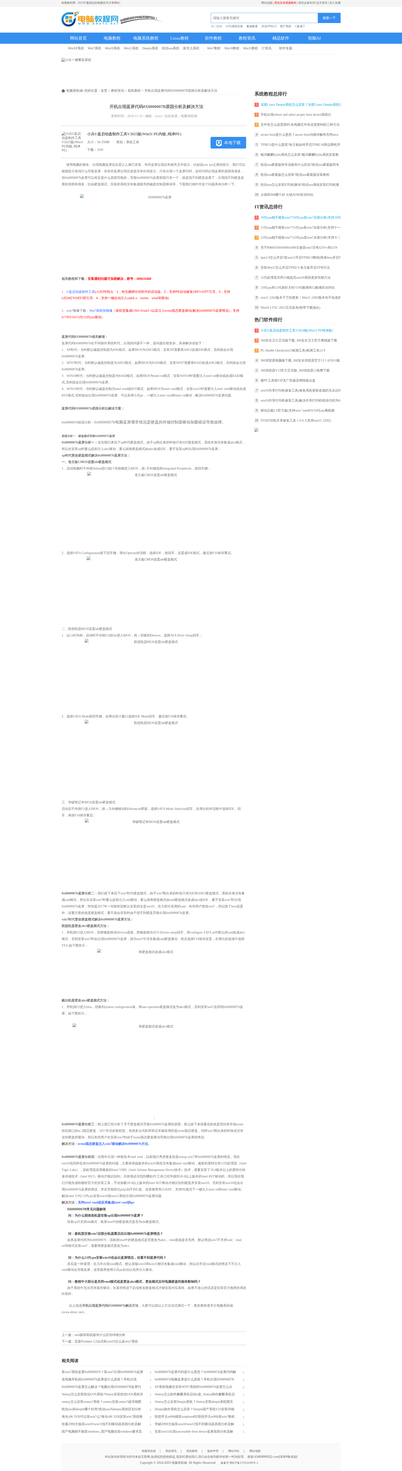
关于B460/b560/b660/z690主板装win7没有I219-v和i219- (299, 247)
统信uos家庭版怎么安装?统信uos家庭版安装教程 (295, 174)
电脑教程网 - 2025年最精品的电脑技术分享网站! (91, 2)
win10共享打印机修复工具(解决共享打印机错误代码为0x (301, 400)
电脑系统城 (149, 1451)
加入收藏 (335, 2)
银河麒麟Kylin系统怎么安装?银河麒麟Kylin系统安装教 (300, 154)
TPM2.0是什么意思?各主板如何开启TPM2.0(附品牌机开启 (302, 144)
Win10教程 (231, 48)
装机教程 (134, 90)
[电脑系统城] (112, 19)
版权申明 (212, 1451)
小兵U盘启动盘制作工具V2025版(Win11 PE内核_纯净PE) (134, 134)
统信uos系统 (170, 48)
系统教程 (192, 1451)
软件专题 (285, 48)
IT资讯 (266, 48)
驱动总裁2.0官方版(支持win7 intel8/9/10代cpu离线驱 (298, 410)
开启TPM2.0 (268, 26)
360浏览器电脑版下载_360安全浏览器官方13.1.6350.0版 (300, 360)
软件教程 (213, 38)
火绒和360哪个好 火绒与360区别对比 (287, 194)
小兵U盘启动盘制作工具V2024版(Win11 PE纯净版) (297, 330)
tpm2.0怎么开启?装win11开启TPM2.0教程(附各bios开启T (301, 257)
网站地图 (266, 2)
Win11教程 (250, 48)
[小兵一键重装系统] (76, 60)
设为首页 (322, 2)
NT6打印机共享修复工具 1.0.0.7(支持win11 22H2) (296, 420)
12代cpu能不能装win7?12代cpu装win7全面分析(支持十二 (301, 237)
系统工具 (132, 142)
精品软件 (280, 38)
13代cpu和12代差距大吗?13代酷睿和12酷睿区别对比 (298, 287)
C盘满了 (300, 26)
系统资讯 (171, 1451)
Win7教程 (214, 48)
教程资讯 (247, 38)
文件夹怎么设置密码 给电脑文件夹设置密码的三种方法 (300, 124)
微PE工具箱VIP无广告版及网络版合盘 (288, 380)
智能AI (314, 38)
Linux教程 (179, 38)
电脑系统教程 (145, 38)
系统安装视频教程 (285, 2)
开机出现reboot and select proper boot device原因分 (296, 114)
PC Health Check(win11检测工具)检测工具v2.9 (293, 350)
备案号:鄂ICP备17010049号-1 (239, 1462)
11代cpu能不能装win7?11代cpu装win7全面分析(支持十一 (301, 227)
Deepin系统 (150, 48)
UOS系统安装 (234, 26)
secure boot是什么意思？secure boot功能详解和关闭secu (299, 134)
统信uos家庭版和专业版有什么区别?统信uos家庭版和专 (300, 164)
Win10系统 (112, 48)
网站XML (234, 1451)
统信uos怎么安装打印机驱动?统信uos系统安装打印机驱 (300, 184)
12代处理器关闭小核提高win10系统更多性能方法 (296, 277)
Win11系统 (131, 48)
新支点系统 (191, 48)
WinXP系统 (76, 48)
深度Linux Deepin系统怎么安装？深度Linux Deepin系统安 (301, 104)
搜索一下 (329, 18)
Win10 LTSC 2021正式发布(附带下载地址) (290, 307)
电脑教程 (112, 38)
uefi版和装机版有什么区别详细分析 (100, 1335)
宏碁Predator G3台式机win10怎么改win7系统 (106, 1341)
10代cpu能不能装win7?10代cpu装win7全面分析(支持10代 (301, 217)
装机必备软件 (306, 2)
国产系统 (285, 26)
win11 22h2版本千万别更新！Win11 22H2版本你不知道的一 (303, 297)
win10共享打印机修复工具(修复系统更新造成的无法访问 (301, 390)
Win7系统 (94, 48)
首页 (104, 90)
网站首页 (78, 38)
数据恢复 (252, 26)
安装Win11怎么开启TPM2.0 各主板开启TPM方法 (295, 267)
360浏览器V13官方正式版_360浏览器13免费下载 (295, 370)
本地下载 (232, 142)
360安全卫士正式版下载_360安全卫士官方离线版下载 (299, 340)
